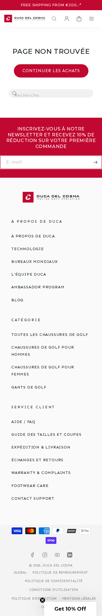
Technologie (27, 248)
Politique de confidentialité (54, 581)
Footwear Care (29, 485)
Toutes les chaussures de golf (49, 334)
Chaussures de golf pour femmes (42, 371)
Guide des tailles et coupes (46, 434)
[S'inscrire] (95, 162)
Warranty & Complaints (41, 472)
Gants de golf (28, 387)
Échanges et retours (37, 460)
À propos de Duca (33, 236)
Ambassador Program (37, 287)
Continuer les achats (51, 70)
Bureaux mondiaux (34, 261)
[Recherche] (14, 93)
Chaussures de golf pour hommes (42, 351)
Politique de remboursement (60, 572)
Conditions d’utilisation (53, 590)
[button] (52, 18)
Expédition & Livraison (41, 447)
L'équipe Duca (28, 274)
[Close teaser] (42, 600)
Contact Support (32, 498)
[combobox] (51, 93)
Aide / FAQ (23, 421)
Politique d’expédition (34, 598)
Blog (17, 300)
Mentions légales (79, 598)
